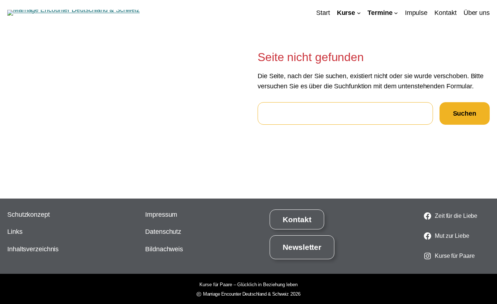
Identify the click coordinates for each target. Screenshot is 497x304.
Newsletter (302, 247)
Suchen (464, 113)
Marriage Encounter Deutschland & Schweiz (246, 294)
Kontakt (297, 219)
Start (323, 12)
